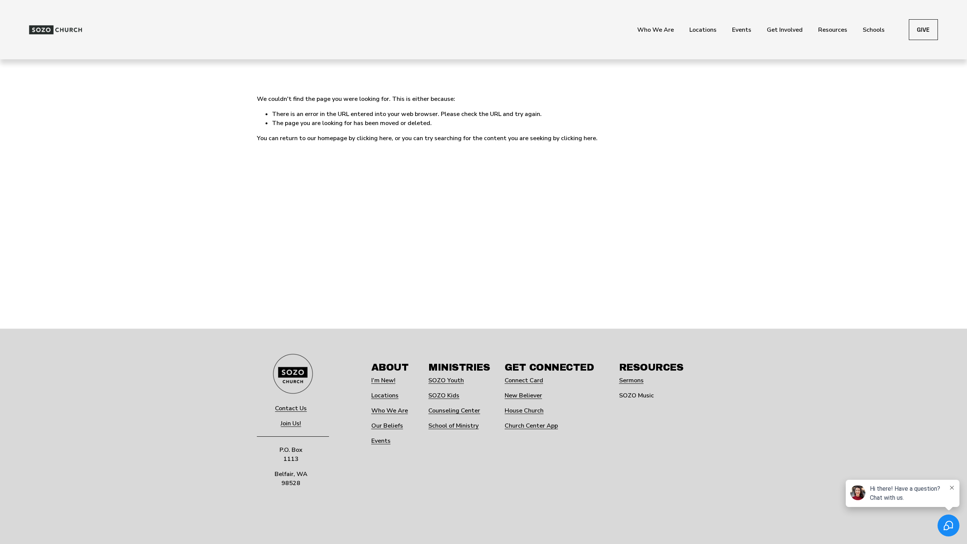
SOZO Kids (443, 395)
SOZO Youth (446, 380)
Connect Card (524, 380)
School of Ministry (453, 426)
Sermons (631, 380)
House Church (524, 410)
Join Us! (291, 423)
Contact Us (291, 408)
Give (923, 30)
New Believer (523, 395)
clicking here (374, 138)
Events (381, 441)
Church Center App (531, 426)
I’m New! (383, 380)
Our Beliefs (387, 426)
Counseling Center (454, 410)
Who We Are (389, 410)
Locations (385, 395)
